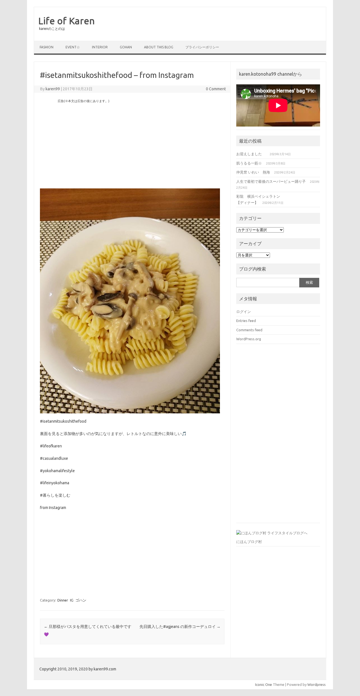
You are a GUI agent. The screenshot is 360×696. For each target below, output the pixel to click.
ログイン (243, 312)
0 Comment (216, 89)
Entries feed (246, 321)
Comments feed (249, 330)
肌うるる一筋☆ (249, 163)
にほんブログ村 (249, 542)
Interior (100, 47)
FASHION (46, 47)
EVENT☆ (73, 47)
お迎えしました (251, 154)
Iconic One (263, 684)
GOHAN (126, 47)
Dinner (62, 600)
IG (71, 600)
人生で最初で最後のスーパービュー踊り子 (271, 181)
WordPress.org (248, 339)
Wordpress (316, 684)
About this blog (158, 47)
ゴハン (80, 600)
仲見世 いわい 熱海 (253, 172)
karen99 (53, 89)
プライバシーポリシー (202, 47)
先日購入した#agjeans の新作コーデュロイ (180, 626)
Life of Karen (66, 20)
